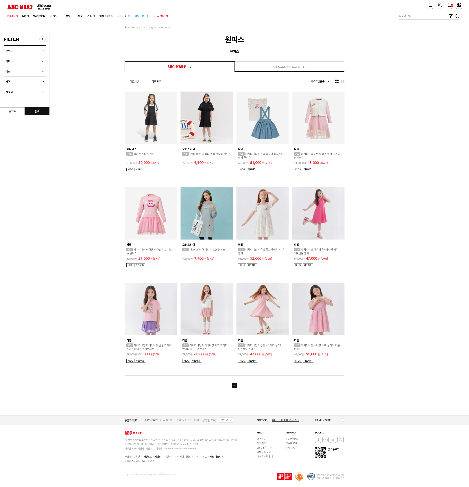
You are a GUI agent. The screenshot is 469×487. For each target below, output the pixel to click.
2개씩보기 (342, 81)
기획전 (91, 16)
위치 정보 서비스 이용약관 (210, 456)
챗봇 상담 (225, 420)
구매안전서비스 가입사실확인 (139, 460)
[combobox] (155, 27)
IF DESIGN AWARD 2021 (284, 477)
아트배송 (134, 81)
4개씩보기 (337, 81)
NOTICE (262, 420)
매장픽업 (157, 81)
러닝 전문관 (141, 16)
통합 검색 (457, 16)
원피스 (234, 51)
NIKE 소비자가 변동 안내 (285, 420)
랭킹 (68, 16)
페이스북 (318, 440)
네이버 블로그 (325, 440)
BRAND (12, 16)
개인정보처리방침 (152, 456)
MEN (25, 16)
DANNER (291, 443)
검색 (37, 111)
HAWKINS (292, 438)
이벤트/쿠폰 (106, 16)
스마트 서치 (451, 16)
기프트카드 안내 (265, 456)
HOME (131, 27)
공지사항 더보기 (306, 420)
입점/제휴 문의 (264, 447)
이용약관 (169, 456)
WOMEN (39, 16)
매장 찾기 (261, 443)
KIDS (53, 16)
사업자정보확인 (132, 456)
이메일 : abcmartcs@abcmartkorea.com (176, 448)
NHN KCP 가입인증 (299, 477)
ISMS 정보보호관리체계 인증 (311, 477)
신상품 (79, 16)
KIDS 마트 (123, 16)
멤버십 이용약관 (185, 456)
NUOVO (290, 447)
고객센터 (261, 438)
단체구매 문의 (264, 452)
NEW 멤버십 (160, 16)
